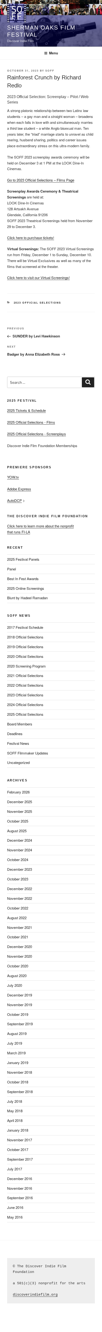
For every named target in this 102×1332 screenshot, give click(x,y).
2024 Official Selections (25, 704)
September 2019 (20, 1023)
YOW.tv (13, 476)
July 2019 (14, 1043)
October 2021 (17, 936)
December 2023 (19, 869)
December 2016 (19, 1178)
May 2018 (15, 1110)
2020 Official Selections (25, 656)
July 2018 (14, 1101)
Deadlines (15, 733)
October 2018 (17, 1081)
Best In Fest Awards (23, 578)
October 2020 (17, 965)
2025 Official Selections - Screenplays (36, 433)
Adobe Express (19, 488)
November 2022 (19, 898)
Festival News (18, 743)
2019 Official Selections (25, 646)
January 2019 (17, 1062)
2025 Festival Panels (23, 559)
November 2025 (19, 811)
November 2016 (19, 1188)
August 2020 (17, 975)
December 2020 (19, 946)
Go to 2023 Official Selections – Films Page (40, 179)
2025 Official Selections (25, 714)
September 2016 (20, 1197)
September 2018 (20, 1091)
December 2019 (19, 994)
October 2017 (17, 1149)
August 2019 (17, 1033)
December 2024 (19, 840)
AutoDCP (14, 500)
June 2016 (15, 1207)
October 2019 (17, 1014)
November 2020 (19, 956)
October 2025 (17, 821)
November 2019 (19, 1004)
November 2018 (19, 1072)
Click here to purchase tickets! (30, 237)
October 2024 (17, 859)
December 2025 (19, 801)
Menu (53, 53)
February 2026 (18, 791)
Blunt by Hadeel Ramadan (27, 597)
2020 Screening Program (26, 666)
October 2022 (17, 907)
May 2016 (15, 1217)
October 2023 (17, 878)
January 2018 (17, 1130)
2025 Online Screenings (25, 588)
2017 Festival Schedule (25, 627)
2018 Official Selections (25, 636)
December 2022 (19, 888)
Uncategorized (18, 762)
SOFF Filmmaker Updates (27, 752)
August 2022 (17, 917)
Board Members (19, 723)
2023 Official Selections (37, 302)
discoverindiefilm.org (35, 1295)
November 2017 (19, 1139)
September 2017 (20, 1159)
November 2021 (19, 927)
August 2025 (17, 830)
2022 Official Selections (25, 685)
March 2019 (16, 1052)
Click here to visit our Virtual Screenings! (38, 277)
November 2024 (19, 849)
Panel (11, 568)
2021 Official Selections (25, 675)
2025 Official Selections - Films (31, 422)
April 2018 (15, 1120)
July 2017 (14, 1168)
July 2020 (14, 985)
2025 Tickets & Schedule (26, 410)
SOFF (49, 70)
